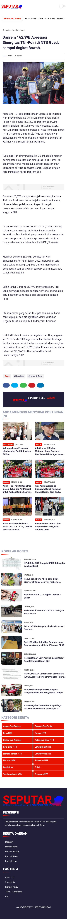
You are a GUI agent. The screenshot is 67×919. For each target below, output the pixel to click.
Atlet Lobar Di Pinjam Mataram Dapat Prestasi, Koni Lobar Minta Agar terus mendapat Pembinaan (49, 451)
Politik (37, 767)
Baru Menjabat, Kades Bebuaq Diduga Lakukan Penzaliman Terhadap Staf (42, 707)
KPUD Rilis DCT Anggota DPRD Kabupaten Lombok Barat (44, 564)
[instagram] (22, 913)
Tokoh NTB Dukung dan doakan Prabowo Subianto (44, 628)
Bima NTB (7, 733)
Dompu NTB (40, 733)
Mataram (9, 842)
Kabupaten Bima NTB (44, 740)
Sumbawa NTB (41, 774)
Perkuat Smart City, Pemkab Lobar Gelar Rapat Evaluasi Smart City (44, 659)
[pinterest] (31, 385)
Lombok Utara (11, 861)
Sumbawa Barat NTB (12, 774)
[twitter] (14, 385)
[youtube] (26, 913)
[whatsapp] (23, 385)
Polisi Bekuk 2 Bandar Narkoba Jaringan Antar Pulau (44, 612)
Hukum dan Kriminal (12, 740)
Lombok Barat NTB (43, 747)
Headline (19, 376)
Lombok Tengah (12, 851)
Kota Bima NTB (10, 747)
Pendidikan (8, 767)
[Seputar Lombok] (11, 8)
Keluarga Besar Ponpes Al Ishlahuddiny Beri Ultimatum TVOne (17, 451)
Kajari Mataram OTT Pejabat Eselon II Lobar (42, 596)
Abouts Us (9, 877)
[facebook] (6, 385)
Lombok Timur (11, 856)
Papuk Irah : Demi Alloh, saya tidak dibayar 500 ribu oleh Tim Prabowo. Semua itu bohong (41, 580)
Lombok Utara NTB (43, 753)
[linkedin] (40, 385)
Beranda (6, 30)
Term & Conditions (13, 891)
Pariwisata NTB (41, 760)
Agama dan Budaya (12, 726)
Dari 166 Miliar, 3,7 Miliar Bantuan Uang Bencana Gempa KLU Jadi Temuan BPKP (44, 643)
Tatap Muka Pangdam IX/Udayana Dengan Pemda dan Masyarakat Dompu (43, 691)
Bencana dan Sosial (44, 726)
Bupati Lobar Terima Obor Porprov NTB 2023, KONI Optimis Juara (48, 526)
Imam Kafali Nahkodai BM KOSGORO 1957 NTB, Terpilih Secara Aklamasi (17, 526)
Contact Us (10, 882)
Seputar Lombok (43, 907)
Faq (6, 896)
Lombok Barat (18, 30)
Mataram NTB (9, 760)
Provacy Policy (11, 887)
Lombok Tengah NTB (12, 753)
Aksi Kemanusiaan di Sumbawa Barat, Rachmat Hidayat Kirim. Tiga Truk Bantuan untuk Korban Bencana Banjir (48, 489)
